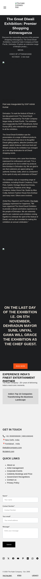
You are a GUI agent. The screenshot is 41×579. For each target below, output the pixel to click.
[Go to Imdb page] (29, 558)
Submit (9, 544)
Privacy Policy (13, 483)
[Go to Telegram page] (37, 558)
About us (11, 465)
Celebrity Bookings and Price (19, 474)
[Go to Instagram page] (5, 558)
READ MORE (20, 366)
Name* (5, 496)
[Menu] (4, 8)
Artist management (15, 468)
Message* (6, 527)
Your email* (6, 516)
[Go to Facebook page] (14, 558)
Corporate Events (14, 471)
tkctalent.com (8, 451)
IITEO (19, 575)
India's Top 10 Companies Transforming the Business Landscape (20, 397)
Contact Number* (9, 506)
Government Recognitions (18, 477)
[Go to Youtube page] (19, 558)
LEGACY (35, 575)
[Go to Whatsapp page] (34, 558)
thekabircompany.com (12, 448)
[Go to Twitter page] (9, 558)
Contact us (11, 480)
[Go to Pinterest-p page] (24, 558)
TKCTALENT (7, 576)
